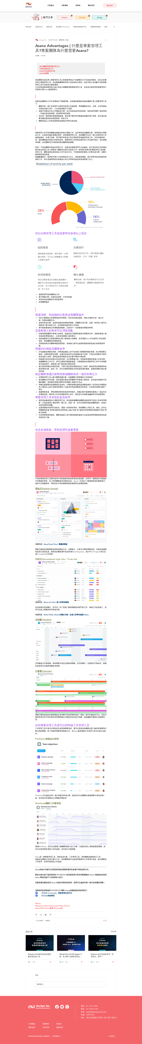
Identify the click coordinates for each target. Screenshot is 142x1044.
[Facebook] (57, 1007)
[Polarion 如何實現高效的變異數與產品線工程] (40, 943)
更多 (105, 27)
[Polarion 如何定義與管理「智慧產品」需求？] (102, 943)
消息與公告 (39, 27)
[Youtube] (62, 1007)
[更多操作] (105, 40)
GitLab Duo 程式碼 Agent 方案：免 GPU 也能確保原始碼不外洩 (70, 955)
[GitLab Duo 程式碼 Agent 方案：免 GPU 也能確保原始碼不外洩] (71, 943)
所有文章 (28, 27)
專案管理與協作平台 (80, 27)
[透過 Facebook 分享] (36, 915)
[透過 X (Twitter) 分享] (41, 915)
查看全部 (113, 931)
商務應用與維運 (95, 27)
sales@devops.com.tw (96, 1012)
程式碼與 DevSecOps (63, 27)
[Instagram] (67, 1007)
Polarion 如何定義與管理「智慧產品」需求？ (102, 955)
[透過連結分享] (50, 915)
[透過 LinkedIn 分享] (46, 915)
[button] (50, 5)
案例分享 (49, 27)
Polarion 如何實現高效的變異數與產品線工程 (39, 955)
